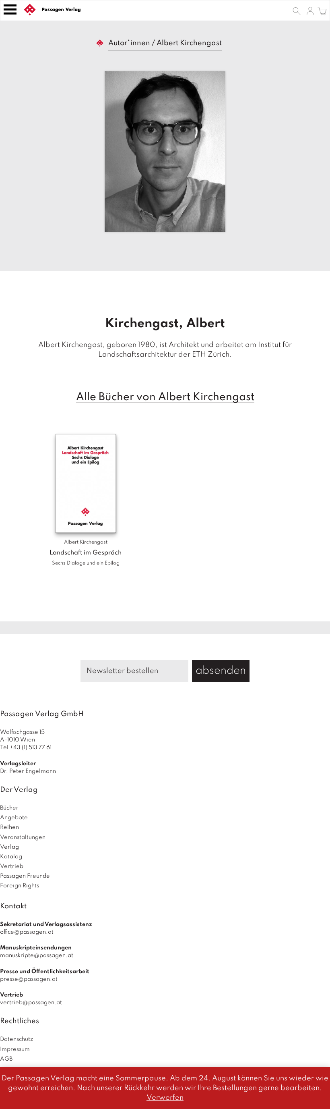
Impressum (15, 1049)
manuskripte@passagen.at (36, 955)
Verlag (9, 847)
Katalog (11, 857)
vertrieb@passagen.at (31, 1002)
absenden (221, 670)
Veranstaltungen (22, 837)
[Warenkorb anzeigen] (322, 10)
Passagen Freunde (25, 876)
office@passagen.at (27, 932)
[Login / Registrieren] (310, 10)
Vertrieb (11, 866)
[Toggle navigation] (10, 9)
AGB (6, 1059)
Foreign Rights (19, 886)
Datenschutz (16, 1039)
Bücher (9, 808)
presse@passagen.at (29, 979)
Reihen (9, 827)
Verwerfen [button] (165, 1097)
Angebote (14, 817)
